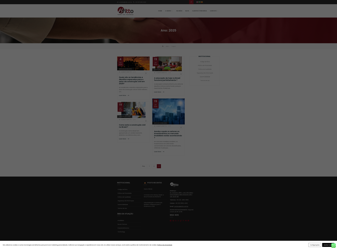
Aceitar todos (328, 245)
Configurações (315, 245)
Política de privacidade (164, 245)
